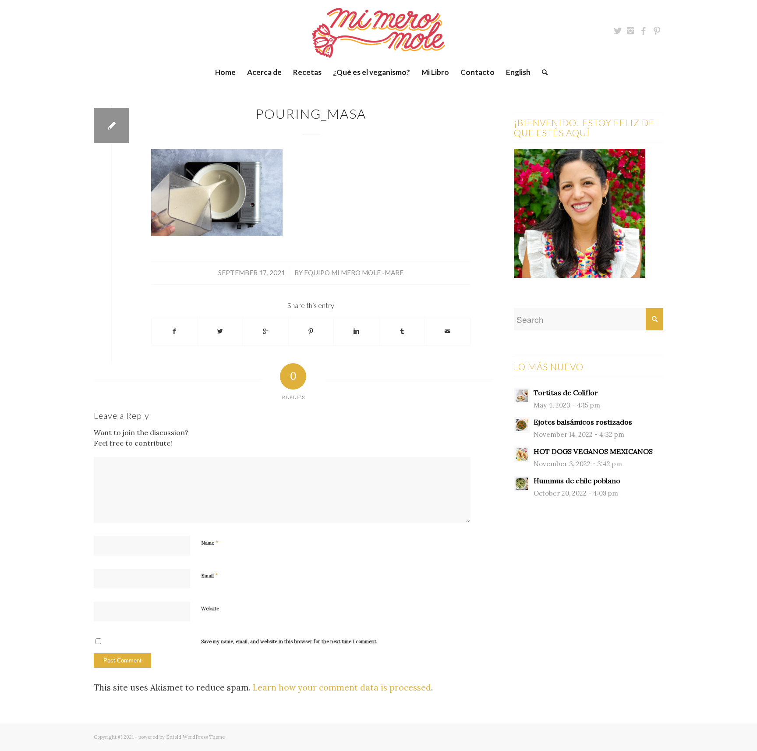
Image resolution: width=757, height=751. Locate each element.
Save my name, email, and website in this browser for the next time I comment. (289, 641)
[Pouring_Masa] (111, 125)
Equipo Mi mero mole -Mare (353, 272)
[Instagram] (630, 30)
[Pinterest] (656, 30)
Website (210, 609)
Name (210, 542)
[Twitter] (617, 30)
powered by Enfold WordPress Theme (181, 737)
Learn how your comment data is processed (342, 687)
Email (209, 575)
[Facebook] (643, 30)
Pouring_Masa (310, 113)
